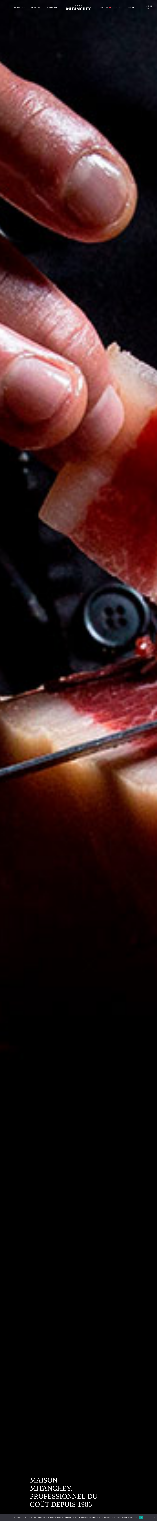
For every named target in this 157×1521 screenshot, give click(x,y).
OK (141, 1517)
